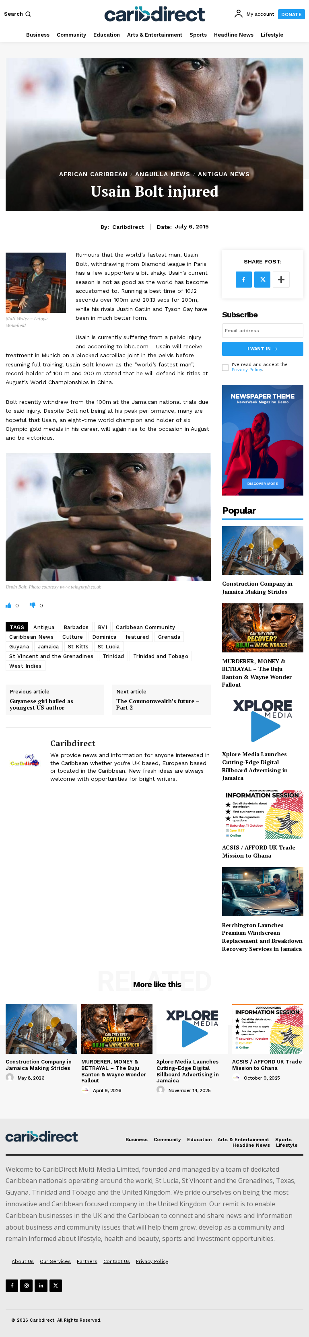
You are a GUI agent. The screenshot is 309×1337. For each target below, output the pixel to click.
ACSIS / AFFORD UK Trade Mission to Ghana (258, 851)
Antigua (44, 627)
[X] (262, 280)
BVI (102, 627)
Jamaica (48, 647)
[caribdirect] (25, 760)
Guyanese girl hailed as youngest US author (41, 705)
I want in (259, 349)
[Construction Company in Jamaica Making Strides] (262, 550)
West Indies (25, 666)
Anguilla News (162, 174)
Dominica (104, 637)
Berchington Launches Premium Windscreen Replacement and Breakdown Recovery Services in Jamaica (262, 936)
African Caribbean (93, 174)
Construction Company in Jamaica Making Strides (257, 587)
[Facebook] (244, 280)
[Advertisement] (154, 110)
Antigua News (224, 174)
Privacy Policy (247, 369)
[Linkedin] (41, 1285)
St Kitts (78, 647)
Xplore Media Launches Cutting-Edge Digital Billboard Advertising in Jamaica (255, 766)
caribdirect (128, 227)
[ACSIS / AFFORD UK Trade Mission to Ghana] (262, 814)
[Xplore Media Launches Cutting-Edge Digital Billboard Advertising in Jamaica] (262, 721)
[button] (18, 14)
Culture (72, 637)
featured (137, 637)
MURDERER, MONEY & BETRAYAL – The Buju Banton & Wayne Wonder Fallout (257, 673)
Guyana (19, 647)
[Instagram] (26, 1285)
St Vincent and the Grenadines (51, 656)
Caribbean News (31, 637)
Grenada (169, 637)
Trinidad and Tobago (161, 656)
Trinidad (113, 656)
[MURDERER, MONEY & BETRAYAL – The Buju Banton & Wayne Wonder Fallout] (262, 627)
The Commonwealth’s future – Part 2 (158, 705)
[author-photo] (11, 1077)
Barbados (76, 627)
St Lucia (109, 647)
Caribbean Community (145, 627)
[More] (281, 280)
